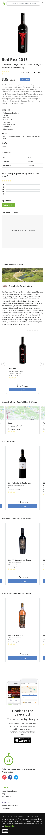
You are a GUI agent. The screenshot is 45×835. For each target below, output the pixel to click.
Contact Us (6, 808)
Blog (3, 794)
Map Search (6, 796)
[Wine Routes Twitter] (16, 777)
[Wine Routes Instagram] (4, 777)
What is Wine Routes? (10, 806)
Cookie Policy (10, 826)
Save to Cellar (23, 73)
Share (37, 73)
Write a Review (8, 205)
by (13, 68)
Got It (5, 831)
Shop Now (25, 79)
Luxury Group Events (9, 791)
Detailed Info (7, 152)
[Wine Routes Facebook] (10, 777)
